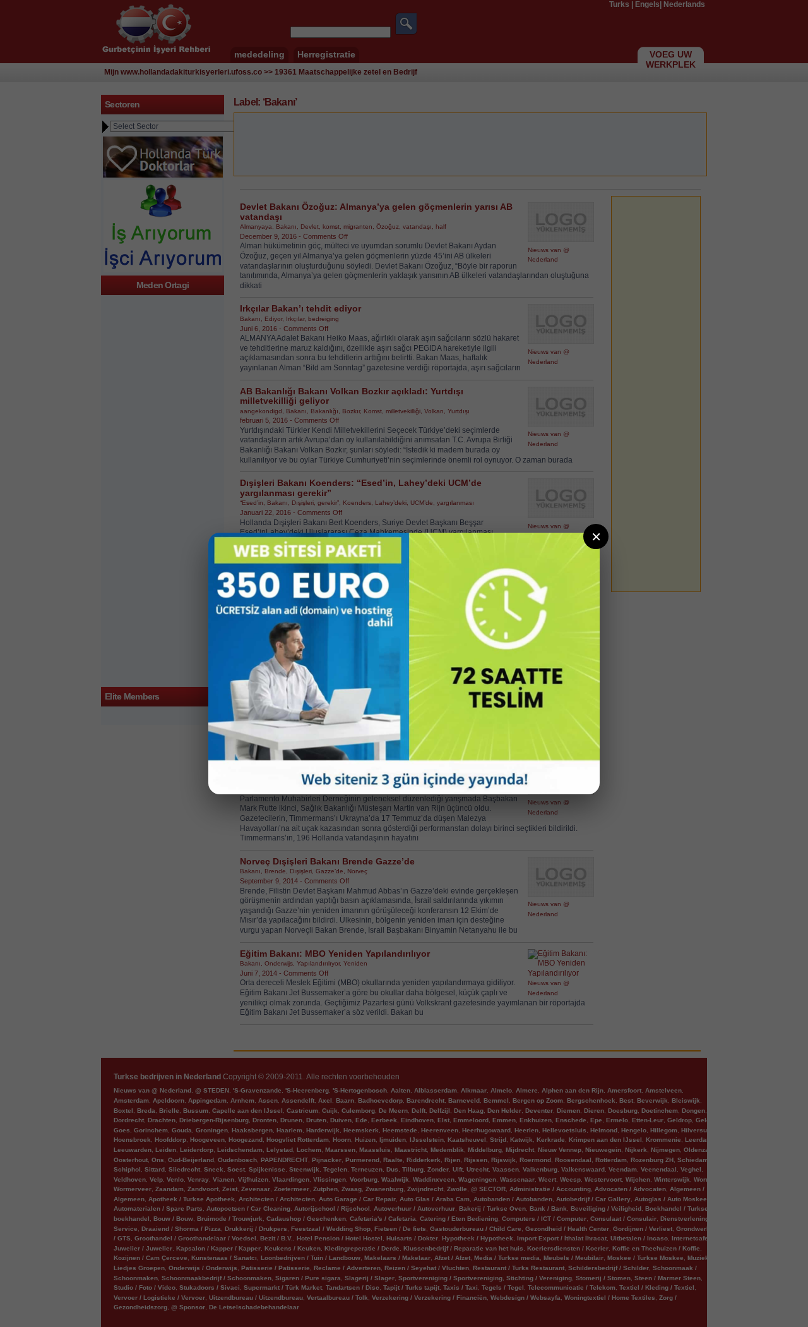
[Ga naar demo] (404, 663)
